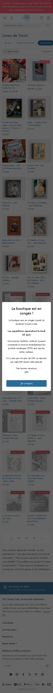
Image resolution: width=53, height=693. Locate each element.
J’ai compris (27, 383)
